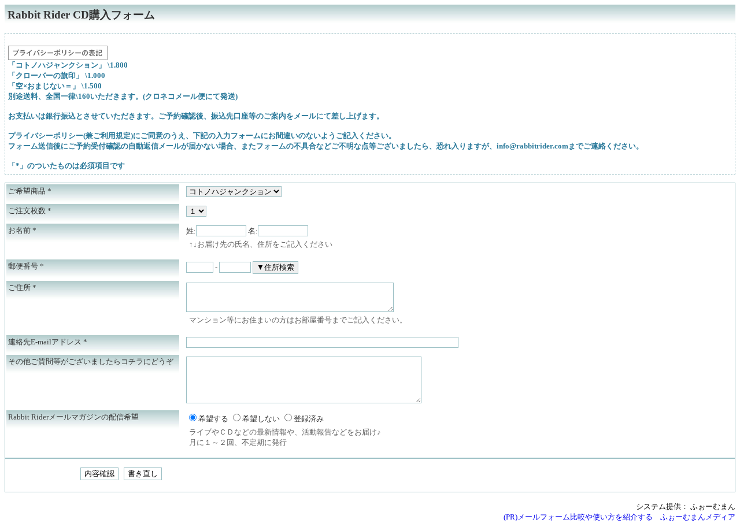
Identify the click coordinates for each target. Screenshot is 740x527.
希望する (213, 418)
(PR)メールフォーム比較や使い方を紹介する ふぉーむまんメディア (619, 517)
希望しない (261, 418)
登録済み (309, 418)
